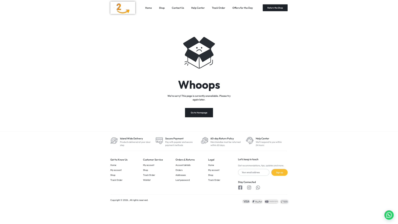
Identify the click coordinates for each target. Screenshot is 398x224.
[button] (389, 215)
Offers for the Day (242, 7)
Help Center (198, 7)
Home (148, 7)
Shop (162, 7)
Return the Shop (275, 7)
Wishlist (146, 180)
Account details (183, 165)
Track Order (218, 7)
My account (116, 170)
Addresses (181, 175)
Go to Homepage (199, 112)
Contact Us (178, 7)
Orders (179, 170)
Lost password (183, 180)
